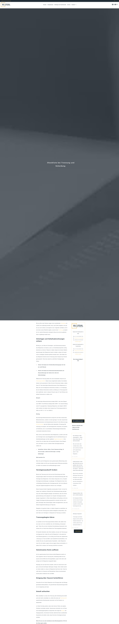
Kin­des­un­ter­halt (39, 424)
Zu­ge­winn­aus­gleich (58, 439)
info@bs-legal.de (78, 341)
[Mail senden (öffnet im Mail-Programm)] (117, 4)
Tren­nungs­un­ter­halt (40, 380)
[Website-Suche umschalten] (75, 4)
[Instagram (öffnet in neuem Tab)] (114, 4)
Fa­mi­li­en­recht (63, 598)
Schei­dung (63, 323)
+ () (79, 338)
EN (114, 0)
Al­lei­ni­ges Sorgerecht (77, 513)
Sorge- (62, 610)
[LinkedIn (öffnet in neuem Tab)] (115, 4)
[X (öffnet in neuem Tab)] (112, 4)
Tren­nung (61, 330)
